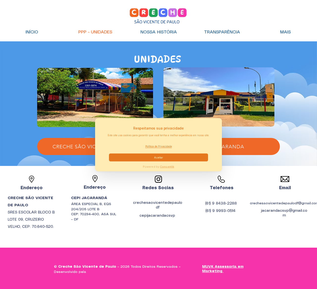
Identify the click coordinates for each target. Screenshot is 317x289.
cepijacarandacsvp (157, 215)
